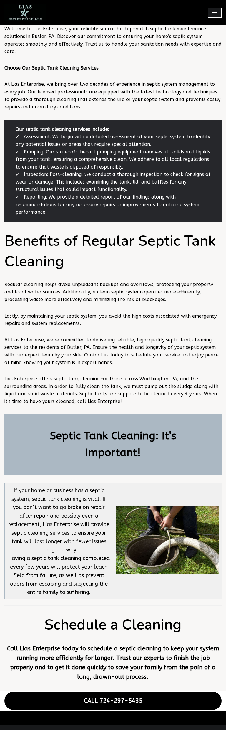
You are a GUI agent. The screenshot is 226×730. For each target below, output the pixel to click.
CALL (113, 700)
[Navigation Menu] (215, 13)
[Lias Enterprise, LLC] (25, 12)
